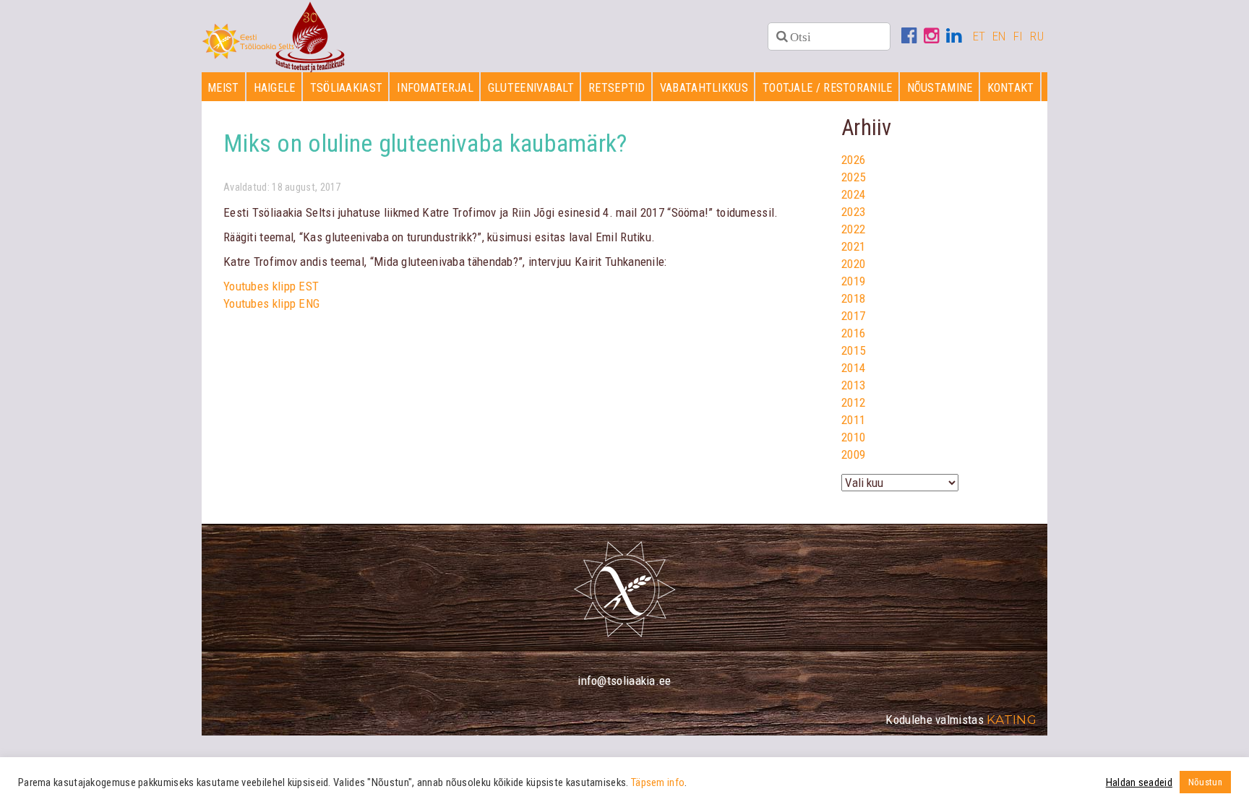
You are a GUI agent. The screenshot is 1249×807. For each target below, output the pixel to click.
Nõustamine (940, 88)
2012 (853, 402)
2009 (853, 454)
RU (1037, 36)
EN (999, 36)
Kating (1011, 719)
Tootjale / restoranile (828, 88)
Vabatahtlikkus (704, 88)
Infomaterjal (435, 88)
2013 (853, 385)
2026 (853, 159)
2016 (853, 333)
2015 (853, 350)
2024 (853, 194)
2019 (853, 281)
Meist (223, 88)
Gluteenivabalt (531, 88)
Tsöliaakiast (346, 88)
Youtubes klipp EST (271, 286)
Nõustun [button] (1205, 782)
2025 (853, 177)
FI (1018, 36)
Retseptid (616, 88)
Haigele (275, 88)
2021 (853, 246)
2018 (853, 298)
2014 (853, 368)
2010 (853, 437)
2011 (853, 420)
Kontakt (1010, 88)
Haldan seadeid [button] (1139, 782)
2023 (853, 211)
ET (979, 36)
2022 (853, 229)
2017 (853, 315)
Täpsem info (657, 782)
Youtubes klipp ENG (271, 303)
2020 (853, 263)
